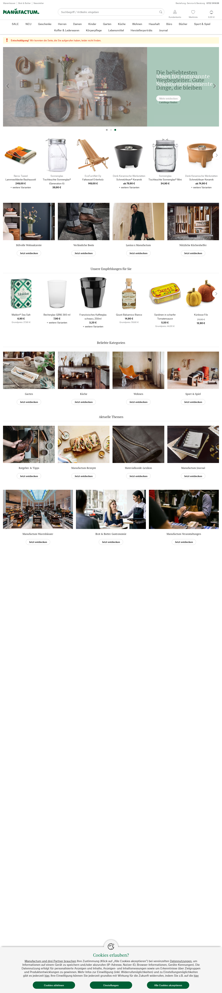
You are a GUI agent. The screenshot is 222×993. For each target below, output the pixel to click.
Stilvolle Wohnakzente (29, 245)
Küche (83, 394)
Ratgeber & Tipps (29, 468)
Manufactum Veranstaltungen (184, 534)
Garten (29, 394)
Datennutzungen (181, 961)
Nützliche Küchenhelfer (193, 245)
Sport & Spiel (193, 394)
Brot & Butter (24, 3)
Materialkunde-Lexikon (138, 468)
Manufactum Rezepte (83, 468)
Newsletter (39, 3)
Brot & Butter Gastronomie (110, 534)
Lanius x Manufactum (138, 245)
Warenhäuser (9, 3)
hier (47, 975)
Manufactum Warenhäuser (38, 534)
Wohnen (138, 394)
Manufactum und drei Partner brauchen (50, 961)
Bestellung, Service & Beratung (197, 3)
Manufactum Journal (193, 468)
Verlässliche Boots (83, 245)
